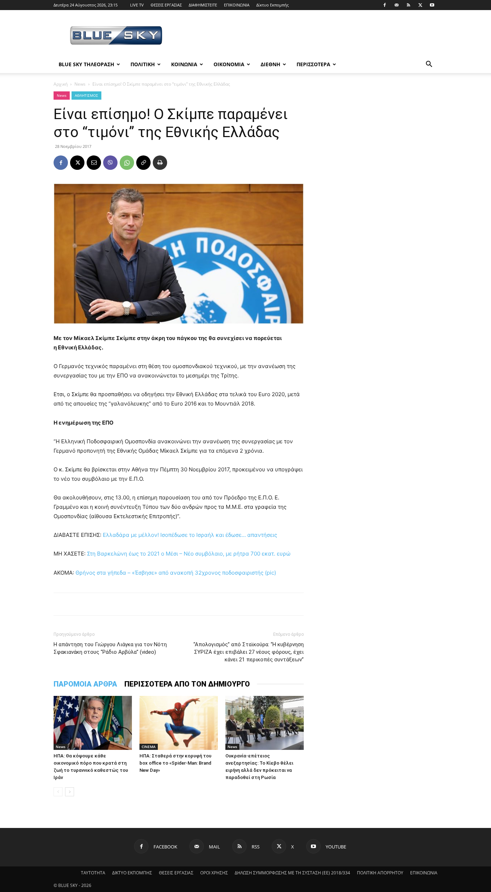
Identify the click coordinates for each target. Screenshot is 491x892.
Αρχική (61, 84)
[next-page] (69, 791)
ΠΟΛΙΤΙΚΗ (142, 64)
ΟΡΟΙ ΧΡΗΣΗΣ (214, 873)
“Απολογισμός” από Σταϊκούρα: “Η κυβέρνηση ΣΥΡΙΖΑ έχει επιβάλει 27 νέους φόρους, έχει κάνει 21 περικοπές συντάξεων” (248, 652)
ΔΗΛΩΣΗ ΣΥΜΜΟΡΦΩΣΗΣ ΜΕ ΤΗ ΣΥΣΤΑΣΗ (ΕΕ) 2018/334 (292, 873)
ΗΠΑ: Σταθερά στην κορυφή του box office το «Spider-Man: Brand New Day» (175, 763)
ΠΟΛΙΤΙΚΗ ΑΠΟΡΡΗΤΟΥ (380, 873)
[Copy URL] (143, 162)
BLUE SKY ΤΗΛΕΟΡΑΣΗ (86, 64)
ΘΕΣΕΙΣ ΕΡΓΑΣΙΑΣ (166, 5)
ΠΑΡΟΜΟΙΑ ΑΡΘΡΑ (85, 684)
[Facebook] (384, 5)
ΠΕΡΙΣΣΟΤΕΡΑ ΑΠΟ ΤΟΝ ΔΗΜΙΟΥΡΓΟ (187, 684)
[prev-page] (58, 791)
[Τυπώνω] (160, 162)
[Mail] (396, 5)
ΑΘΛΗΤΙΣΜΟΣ (86, 95)
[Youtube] (432, 5)
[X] (420, 5)
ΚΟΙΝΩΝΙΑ (184, 64)
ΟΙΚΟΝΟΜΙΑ (229, 64)
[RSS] (408, 5)
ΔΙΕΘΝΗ (270, 64)
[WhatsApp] (127, 162)
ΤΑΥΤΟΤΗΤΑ (93, 873)
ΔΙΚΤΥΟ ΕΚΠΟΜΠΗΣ (132, 873)
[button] (428, 65)
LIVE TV (137, 5)
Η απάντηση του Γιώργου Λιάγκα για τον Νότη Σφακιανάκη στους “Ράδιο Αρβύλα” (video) (110, 648)
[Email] (94, 162)
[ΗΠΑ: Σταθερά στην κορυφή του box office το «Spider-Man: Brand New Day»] (178, 723)
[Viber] (110, 162)
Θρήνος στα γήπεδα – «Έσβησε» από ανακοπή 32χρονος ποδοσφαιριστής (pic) (175, 572)
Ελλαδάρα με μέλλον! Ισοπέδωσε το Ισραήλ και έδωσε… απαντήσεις (190, 534)
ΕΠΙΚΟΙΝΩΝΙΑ (236, 5)
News (80, 84)
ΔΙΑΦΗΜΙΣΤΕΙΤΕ (203, 5)
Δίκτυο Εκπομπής (272, 5)
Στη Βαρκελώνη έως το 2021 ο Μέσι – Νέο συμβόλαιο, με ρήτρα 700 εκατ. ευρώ (188, 553)
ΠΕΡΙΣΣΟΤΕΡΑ (313, 64)
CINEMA (149, 746)
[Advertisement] (306, 36)
